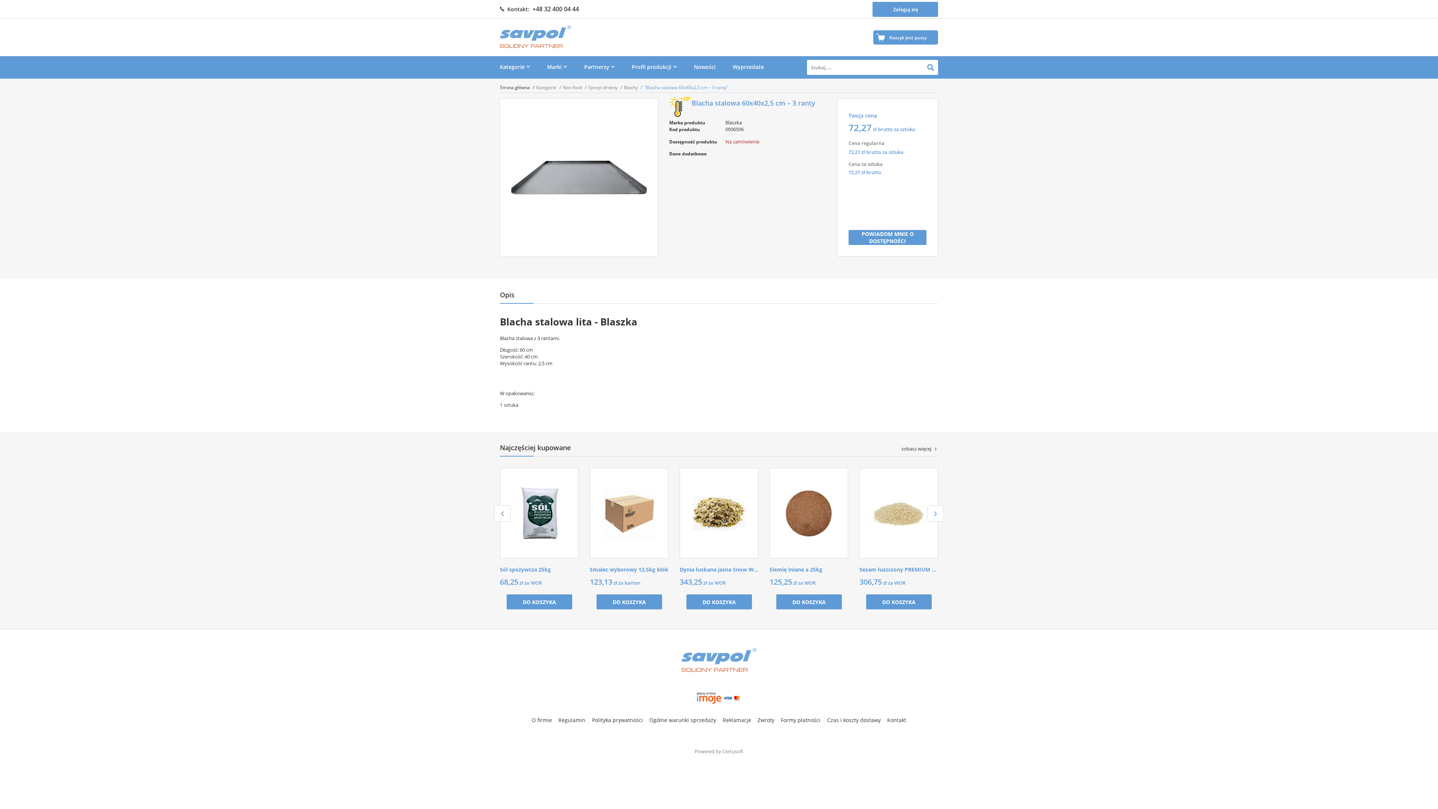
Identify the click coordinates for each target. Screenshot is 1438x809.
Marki (554, 66)
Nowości (705, 66)
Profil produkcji (651, 66)
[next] (935, 513)
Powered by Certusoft (719, 751)
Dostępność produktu (693, 142)
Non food (573, 87)
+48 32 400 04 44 (556, 9)
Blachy (631, 87)
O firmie (542, 720)
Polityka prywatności (617, 720)
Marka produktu (687, 122)
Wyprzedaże (748, 66)
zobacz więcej (916, 448)
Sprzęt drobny (603, 87)
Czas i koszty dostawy (854, 720)
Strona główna (515, 87)
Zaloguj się (905, 9)
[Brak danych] (749, 165)
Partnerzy (596, 66)
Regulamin (571, 720)
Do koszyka (539, 602)
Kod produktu (684, 129)
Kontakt (896, 720)
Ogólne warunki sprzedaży (682, 720)
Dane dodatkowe (688, 154)
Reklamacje (737, 720)
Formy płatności (800, 720)
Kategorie (512, 66)
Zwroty (766, 720)
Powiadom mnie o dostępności (888, 237)
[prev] (502, 513)
